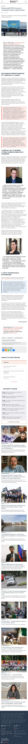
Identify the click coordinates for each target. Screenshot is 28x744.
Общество (10, 338)
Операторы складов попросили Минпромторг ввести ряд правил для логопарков (13, 405)
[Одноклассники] (6, 350)
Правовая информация (6, 731)
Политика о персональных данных (7, 734)
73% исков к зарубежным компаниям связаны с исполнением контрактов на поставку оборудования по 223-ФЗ (13, 704)
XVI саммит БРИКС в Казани (9, 367)
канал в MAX (18, 328)
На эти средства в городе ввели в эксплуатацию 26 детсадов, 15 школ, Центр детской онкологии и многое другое (14, 537)
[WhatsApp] (8, 350)
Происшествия (4, 443)
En (17, 728)
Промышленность (5, 473)
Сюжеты (5, 362)
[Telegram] (11, 350)
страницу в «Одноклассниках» (11, 330)
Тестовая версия (5, 740)
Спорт (2, 503)
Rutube (10, 333)
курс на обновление (5, 278)
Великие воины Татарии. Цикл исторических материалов (13, 372)
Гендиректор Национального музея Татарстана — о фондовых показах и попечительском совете (13, 566)
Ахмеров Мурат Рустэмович (8, 340)
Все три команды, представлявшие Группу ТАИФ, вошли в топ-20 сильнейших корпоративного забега (13, 508)
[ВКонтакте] (3, 350)
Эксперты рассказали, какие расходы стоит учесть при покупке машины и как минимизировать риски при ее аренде (13, 594)
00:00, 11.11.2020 (4, 12)
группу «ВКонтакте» (8, 328)
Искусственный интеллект (9, 377)
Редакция (3, 728)
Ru (15, 728)
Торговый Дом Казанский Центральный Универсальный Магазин (11, 343)
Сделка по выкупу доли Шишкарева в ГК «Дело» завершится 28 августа (13, 397)
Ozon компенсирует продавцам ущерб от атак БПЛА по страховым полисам (13, 409)
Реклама (3, 730)
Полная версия (4, 738)
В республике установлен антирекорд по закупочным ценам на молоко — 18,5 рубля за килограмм (13, 649)
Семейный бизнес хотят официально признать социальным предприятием (12, 417)
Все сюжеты (14, 381)
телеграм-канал (18, 327)
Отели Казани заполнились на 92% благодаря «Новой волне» (11, 393)
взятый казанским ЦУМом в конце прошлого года (13, 43)
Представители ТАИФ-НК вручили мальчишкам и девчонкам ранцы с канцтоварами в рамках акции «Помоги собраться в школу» (12, 677)
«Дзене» (15, 333)
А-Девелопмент (18, 338)
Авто (2, 589)
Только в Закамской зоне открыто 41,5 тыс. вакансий (13, 622)
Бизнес (3, 6)
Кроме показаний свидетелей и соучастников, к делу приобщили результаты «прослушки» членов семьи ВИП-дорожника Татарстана (13, 448)
